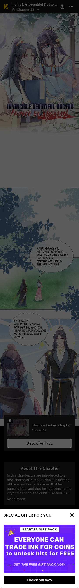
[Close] (71, 514)
